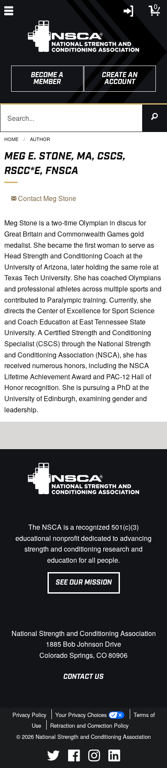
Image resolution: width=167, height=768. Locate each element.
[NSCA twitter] (53, 759)
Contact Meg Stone (46, 198)
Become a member (47, 79)
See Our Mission (84, 582)
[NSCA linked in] (114, 759)
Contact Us (83, 676)
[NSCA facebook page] (74, 759)
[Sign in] (129, 13)
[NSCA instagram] (94, 759)
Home (11, 138)
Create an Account (119, 79)
